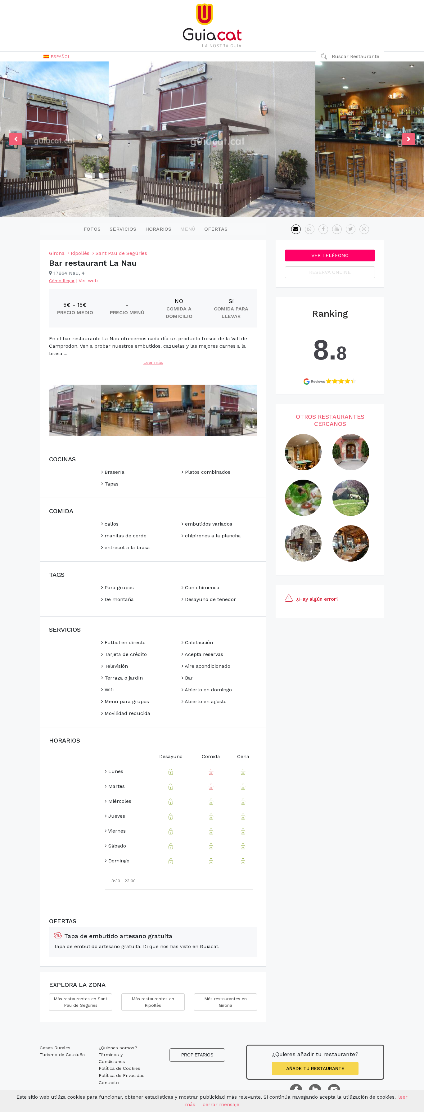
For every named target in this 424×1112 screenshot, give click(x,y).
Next (408, 139)
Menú (187, 229)
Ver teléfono (330, 255)
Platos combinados (206, 472)
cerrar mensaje (221, 1104)
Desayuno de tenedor (209, 599)
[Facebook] (323, 229)
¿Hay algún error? (317, 599)
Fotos (92, 229)
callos (111, 524)
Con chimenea (201, 587)
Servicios (123, 229)
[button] (57, 56)
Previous (15, 139)
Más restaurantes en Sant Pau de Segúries (80, 1002)
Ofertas (216, 229)
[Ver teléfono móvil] (309, 229)
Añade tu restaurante (315, 1068)
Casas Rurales (55, 1047)
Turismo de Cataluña (62, 1054)
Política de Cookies (119, 1068)
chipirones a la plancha (212, 536)
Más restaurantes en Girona (225, 1002)
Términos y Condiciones (112, 1058)
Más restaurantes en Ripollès (153, 1002)
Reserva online (330, 272)
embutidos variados (207, 524)
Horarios (158, 229)
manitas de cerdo (125, 536)
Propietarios (197, 1054)
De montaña (118, 599)
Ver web (88, 280)
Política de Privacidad (122, 1075)
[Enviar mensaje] (296, 229)
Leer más (153, 362)
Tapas (111, 484)
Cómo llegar (61, 280)
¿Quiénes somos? (118, 1047)
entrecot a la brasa (126, 547)
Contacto (109, 1082)
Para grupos (118, 587)
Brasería (113, 472)
